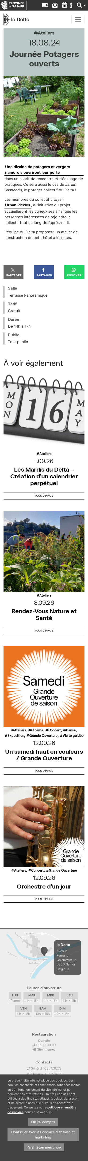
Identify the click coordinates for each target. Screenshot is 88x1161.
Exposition (16, 735)
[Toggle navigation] (77, 19)
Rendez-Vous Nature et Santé (44, 614)
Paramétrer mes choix (44, 1147)
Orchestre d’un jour (44, 886)
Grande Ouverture (43, 735)
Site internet (45, 1049)
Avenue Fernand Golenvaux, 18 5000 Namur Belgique (67, 960)
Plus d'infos (44, 495)
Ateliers (46, 32)
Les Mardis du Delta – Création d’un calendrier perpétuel (44, 476)
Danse (71, 730)
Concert (54, 730)
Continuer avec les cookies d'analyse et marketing (43, 1134)
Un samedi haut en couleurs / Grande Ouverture (44, 755)
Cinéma (37, 730)
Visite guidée (73, 735)
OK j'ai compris (43, 1122)
